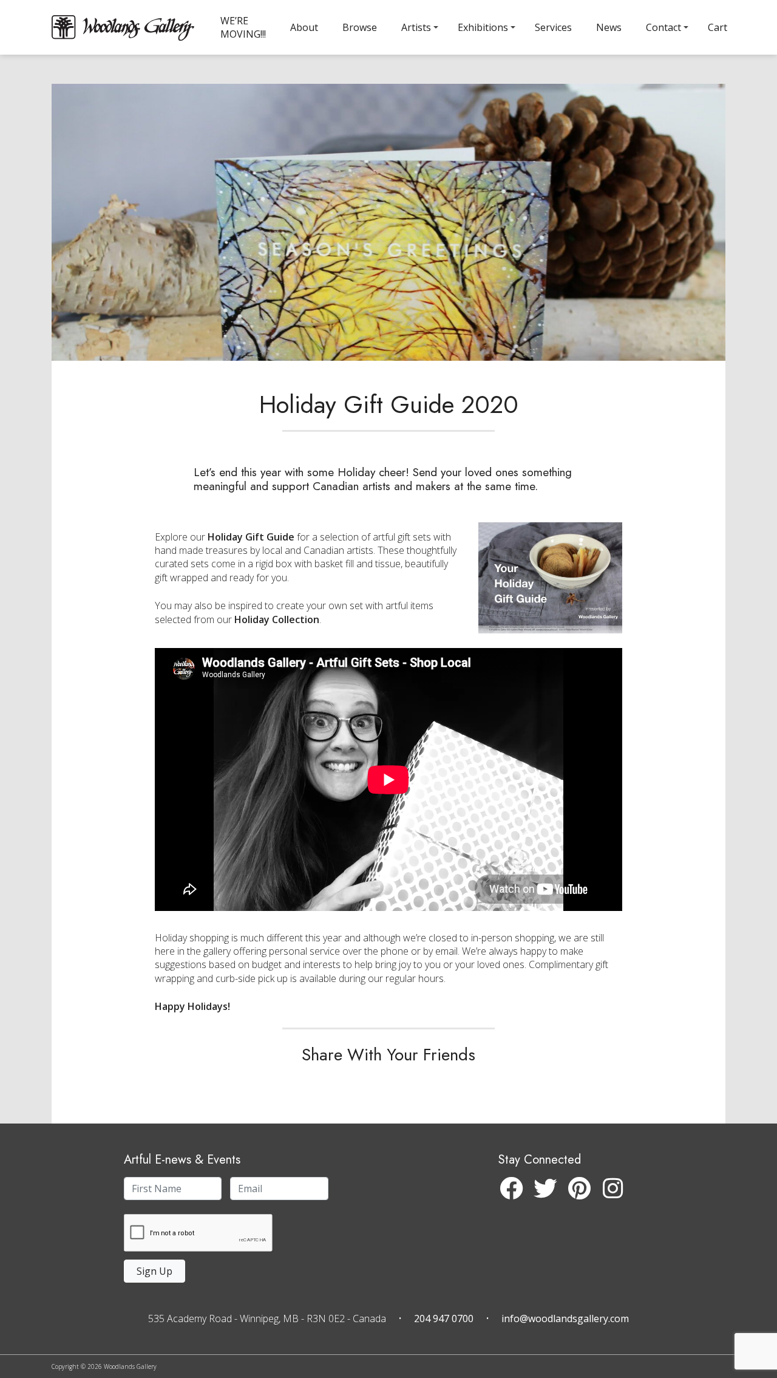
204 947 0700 (443, 1318)
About (304, 27)
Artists (416, 27)
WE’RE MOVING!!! (243, 27)
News (609, 27)
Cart (717, 27)
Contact (663, 27)
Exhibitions (483, 27)
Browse (359, 27)
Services (553, 27)
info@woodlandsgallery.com (565, 1318)
